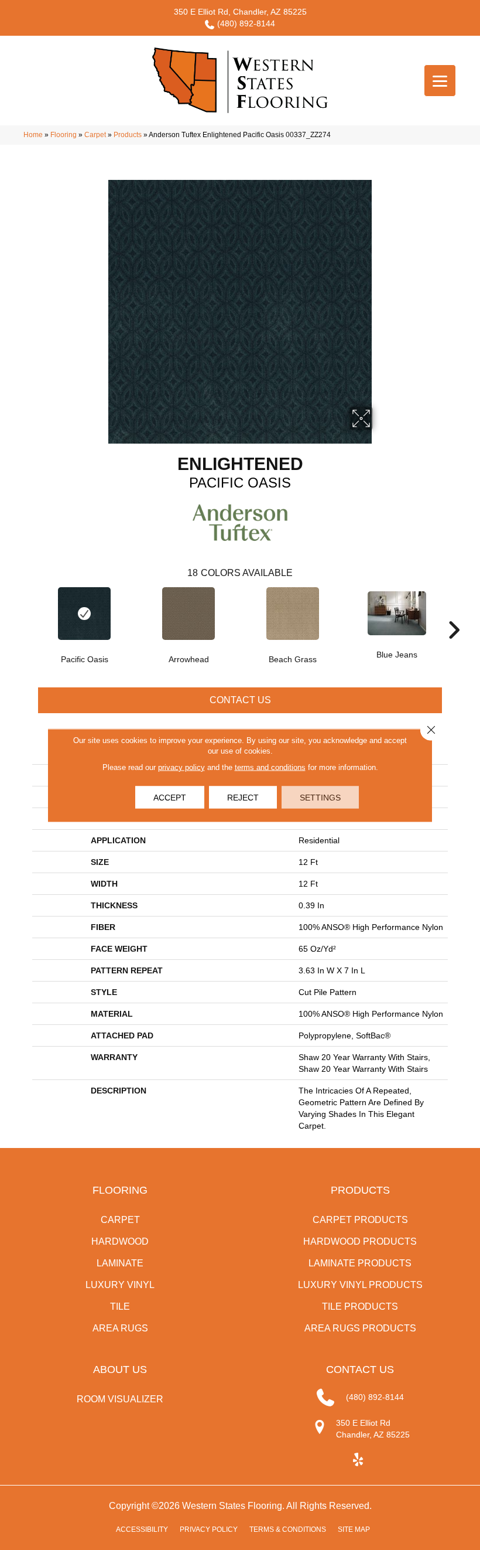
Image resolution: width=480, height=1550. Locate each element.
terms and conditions (270, 766)
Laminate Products (360, 1263)
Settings (320, 797)
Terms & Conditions (287, 1529)
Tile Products (360, 1306)
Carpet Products (360, 1220)
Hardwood (120, 1241)
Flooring (63, 135)
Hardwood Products (360, 1241)
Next (453, 612)
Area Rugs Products (360, 1328)
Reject (243, 797)
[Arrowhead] (188, 613)
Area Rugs (120, 1328)
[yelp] (358, 1460)
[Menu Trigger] (440, 80)
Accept (169, 797)
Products (128, 135)
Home (33, 135)
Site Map (354, 1529)
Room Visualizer (120, 1399)
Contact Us (240, 700)
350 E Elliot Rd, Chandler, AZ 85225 (240, 11)
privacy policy (181, 766)
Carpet (95, 135)
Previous (26, 612)
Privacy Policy (209, 1529)
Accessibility (142, 1529)
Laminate (120, 1263)
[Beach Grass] (293, 613)
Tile (120, 1306)
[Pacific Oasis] (84, 613)
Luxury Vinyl (120, 1285)
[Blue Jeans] (397, 613)
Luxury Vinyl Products (360, 1285)
